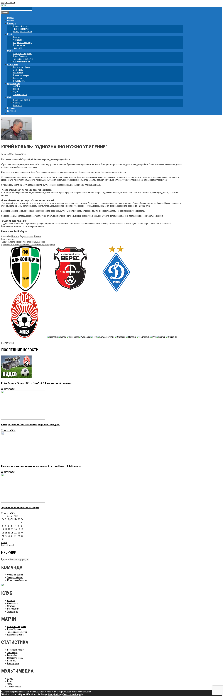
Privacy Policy (54, 694)
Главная (10, 18)
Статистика (12, 64)
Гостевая (11, 111)
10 (3, 529)
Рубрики (5, 559)
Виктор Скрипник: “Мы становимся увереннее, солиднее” (30, 424)
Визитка (16, 37)
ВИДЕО (16, 89)
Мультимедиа (13, 83)
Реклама (11, 108)
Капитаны (17, 78)
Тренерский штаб (21, 29)
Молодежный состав (22, 31)
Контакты (17, 105)
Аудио (10, 678)
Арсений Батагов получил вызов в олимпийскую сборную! (28, 244)
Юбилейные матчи (21, 61)
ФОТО (16, 92)
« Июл (4, 542)
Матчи (10, 50)
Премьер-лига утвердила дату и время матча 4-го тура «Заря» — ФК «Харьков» (41, 466)
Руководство (19, 45)
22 (19, 532)
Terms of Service (70, 694)
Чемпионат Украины (22, 53)
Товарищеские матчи (23, 59)
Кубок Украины (20, 56)
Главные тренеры (21, 75)
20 (12, 532)
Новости (15, 236)
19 (9, 532)
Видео (10, 681)
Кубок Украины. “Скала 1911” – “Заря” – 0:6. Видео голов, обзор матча (36, 383)
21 (15, 532)
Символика (18, 40)
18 (6, 532)
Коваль (37, 236)
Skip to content (8, 2)
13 (12, 529)
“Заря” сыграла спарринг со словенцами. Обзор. (23, 241)
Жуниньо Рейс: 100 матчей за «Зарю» (20, 507)
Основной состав (21, 26)
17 (3, 532)
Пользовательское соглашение (76, 691)
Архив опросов (20, 94)
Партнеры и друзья (21, 100)
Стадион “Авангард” (22, 42)
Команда (11, 23)
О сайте (16, 102)
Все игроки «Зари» (21, 67)
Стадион (11, 606)
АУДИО (16, 86)
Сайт (9, 97)
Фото (9, 684)
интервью (28, 236)
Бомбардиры (19, 81)
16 (22, 529)
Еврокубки (18, 72)
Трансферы (18, 48)
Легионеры (18, 70)
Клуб (9, 34)
